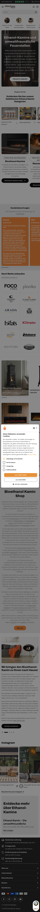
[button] (20, 484)
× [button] (36, 428)
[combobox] (34, 428)
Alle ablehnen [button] (21, 480)
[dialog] (20, 456)
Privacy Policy (32, 454)
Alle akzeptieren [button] (20, 475)
